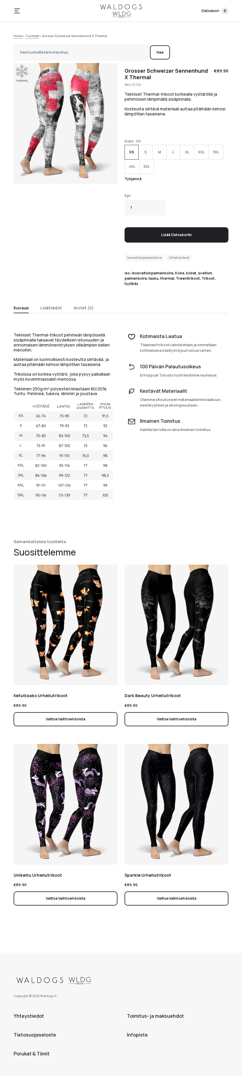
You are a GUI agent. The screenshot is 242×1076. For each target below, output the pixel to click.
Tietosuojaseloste (35, 1035)
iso (127, 273)
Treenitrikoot (188, 278)
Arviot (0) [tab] (84, 308)
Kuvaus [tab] (21, 308)
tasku (153, 278)
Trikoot (208, 278)
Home (18, 36)
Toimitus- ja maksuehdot (155, 1016)
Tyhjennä (133, 178)
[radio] (132, 152)
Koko (129, 141)
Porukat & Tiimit (32, 1053)
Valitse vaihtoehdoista (65, 719)
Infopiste (137, 1035)
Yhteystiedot (29, 1016)
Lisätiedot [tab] (51, 308)
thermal (167, 278)
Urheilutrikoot (179, 258)
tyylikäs (131, 283)
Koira (179, 273)
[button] (17, 10)
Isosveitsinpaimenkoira (144, 258)
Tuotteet (32, 36)
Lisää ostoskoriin (176, 234)
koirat (191, 273)
